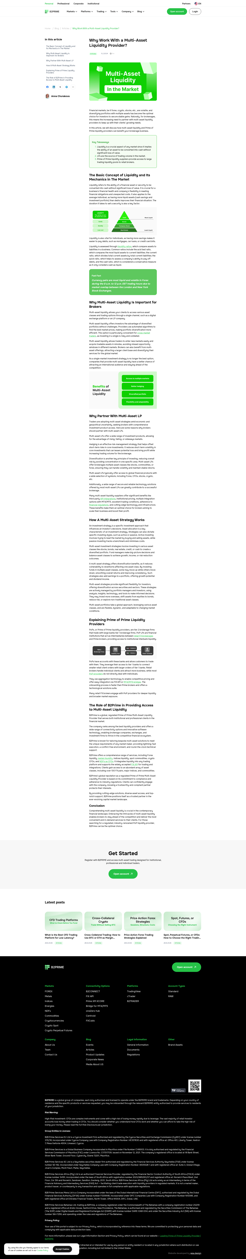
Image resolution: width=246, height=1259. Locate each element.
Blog (57, 28)
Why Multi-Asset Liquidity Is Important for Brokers (57, 54)
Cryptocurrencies (54, 1020)
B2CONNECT (93, 991)
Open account (177, 11)
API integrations (108, 498)
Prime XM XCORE (95, 1001)
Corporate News (95, 1059)
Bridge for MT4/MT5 (97, 1006)
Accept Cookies (62, 1249)
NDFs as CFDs (106, 761)
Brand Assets (175, 1044)
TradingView (134, 991)
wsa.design (195, 1253)
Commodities (52, 1015)
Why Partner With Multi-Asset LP (60, 60)
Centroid (90, 1015)
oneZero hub (93, 1011)
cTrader (131, 996)
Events (89, 1044)
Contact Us (51, 1054)
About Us (50, 1044)
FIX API (134, 764)
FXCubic (90, 1020)
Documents (133, 1049)
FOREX (48, 991)
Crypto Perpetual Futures (58, 1030)
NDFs (48, 1011)
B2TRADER (133, 1001)
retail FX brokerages (143, 636)
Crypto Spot (51, 1025)
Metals (48, 996)
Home (47, 28)
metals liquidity (105, 758)
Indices (49, 1001)
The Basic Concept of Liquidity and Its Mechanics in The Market (60, 47)
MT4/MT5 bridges (132, 682)
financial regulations (99, 505)
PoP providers (96, 673)
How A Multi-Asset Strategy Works (60, 65)
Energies (49, 1006)
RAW (170, 996)
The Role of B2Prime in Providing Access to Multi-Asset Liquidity (59, 78)
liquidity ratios (124, 246)
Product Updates (95, 1054)
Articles (65, 28)
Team (47, 1049)
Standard (173, 991)
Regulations (133, 1054)
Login (195, 11)
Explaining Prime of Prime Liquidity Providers (60, 71)
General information (138, 1044)
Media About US (94, 1064)
